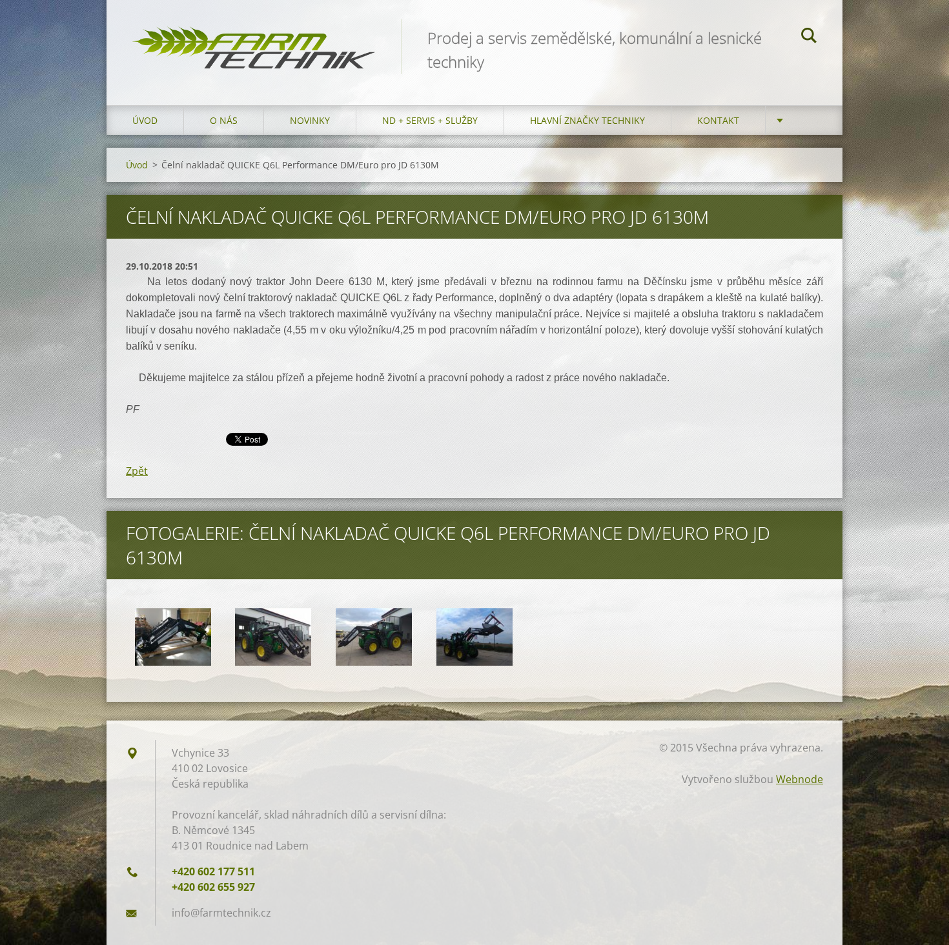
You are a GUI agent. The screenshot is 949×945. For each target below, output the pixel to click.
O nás (224, 120)
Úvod (145, 120)
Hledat (809, 37)
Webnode (799, 779)
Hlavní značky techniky (587, 120)
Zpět (137, 471)
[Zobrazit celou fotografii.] (173, 637)
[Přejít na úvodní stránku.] (254, 39)
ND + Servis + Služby (430, 120)
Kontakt (718, 120)
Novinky (310, 120)
